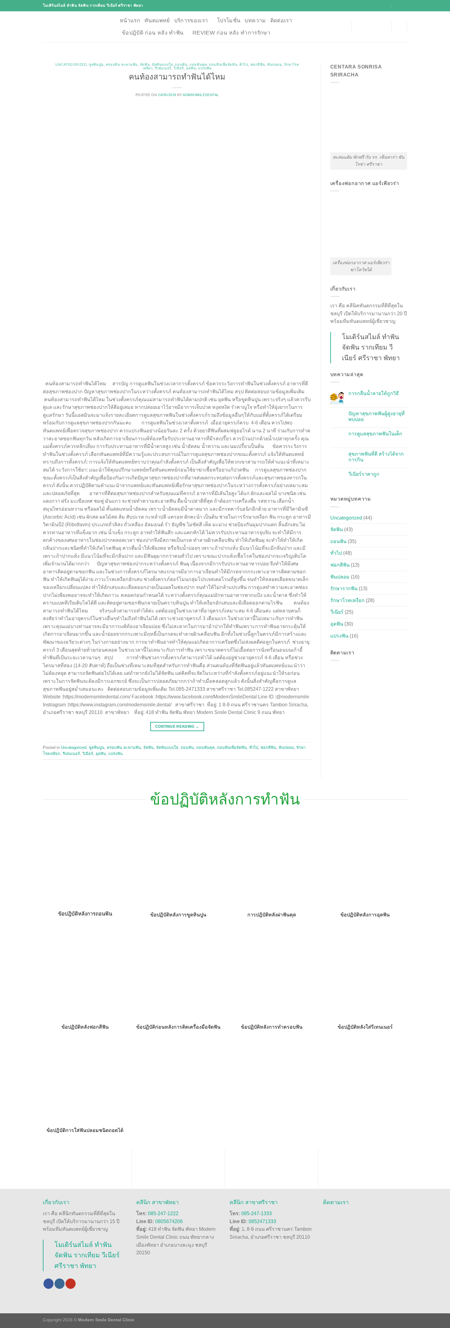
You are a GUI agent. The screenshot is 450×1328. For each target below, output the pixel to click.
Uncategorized (71, 64)
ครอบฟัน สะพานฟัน (122, 64)
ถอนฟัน (181, 64)
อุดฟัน (191, 68)
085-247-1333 (256, 1213)
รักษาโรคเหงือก (347, 600)
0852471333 (262, 1221)
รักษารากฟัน (344, 588)
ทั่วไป (243, 64)
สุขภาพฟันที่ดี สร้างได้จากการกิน (376, 456)
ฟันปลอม (274, 64)
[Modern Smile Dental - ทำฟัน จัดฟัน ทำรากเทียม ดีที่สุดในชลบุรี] (77, 26)
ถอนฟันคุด (198, 64)
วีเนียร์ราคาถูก (363, 474)
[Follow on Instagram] (59, 1283)
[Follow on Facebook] (48, 1283)
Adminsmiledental (201, 95)
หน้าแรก (130, 20)
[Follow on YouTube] (71, 1283)
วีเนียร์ (179, 68)
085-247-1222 (163, 1213)
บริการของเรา (191, 20)
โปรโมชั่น (228, 20)
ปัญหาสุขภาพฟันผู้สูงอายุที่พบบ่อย (376, 416)
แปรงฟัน (205, 68)
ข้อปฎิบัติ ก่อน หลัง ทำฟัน (152, 33)
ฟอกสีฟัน (257, 64)
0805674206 (169, 1221)
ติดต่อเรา (281, 20)
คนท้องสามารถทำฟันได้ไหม (177, 76)
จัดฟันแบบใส (162, 64)
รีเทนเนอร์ (163, 68)
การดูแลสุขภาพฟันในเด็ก (375, 433)
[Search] (399, 26)
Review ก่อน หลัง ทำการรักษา (231, 33)
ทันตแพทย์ (157, 20)
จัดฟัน (145, 64)
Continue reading (177, 726)
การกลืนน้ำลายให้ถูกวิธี (373, 393)
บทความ (255, 20)
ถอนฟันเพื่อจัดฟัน (223, 64)
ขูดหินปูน (96, 64)
